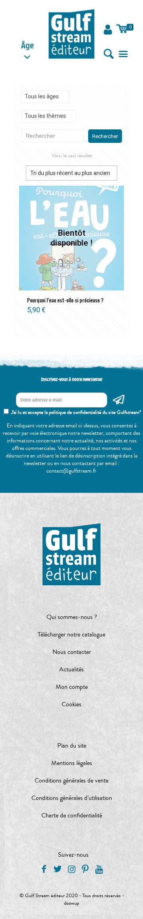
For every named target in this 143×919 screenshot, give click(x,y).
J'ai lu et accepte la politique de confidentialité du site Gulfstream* (76, 412)
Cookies (71, 704)
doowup (71, 903)
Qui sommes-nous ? (71, 617)
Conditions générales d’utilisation (71, 798)
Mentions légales (71, 763)
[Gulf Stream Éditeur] (71, 33)
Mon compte (72, 687)
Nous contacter (71, 652)
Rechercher (105, 136)
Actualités (71, 669)
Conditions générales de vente (71, 780)
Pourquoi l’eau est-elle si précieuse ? (65, 300)
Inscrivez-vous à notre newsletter (71, 379)
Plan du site (71, 745)
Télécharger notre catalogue (71, 634)
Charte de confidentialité (71, 815)
